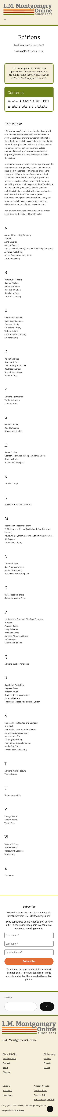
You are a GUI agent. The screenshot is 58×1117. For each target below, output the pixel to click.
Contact (6, 1063)
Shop (5, 1067)
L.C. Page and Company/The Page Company (23, 619)
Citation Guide (9, 1058)
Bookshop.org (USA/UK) (44, 1099)
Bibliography (49, 1054)
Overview (13, 101)
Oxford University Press (14, 598)
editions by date (33, 213)
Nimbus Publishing (13, 570)
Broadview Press (11, 293)
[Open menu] (5, 20)
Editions (47, 1058)
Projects (47, 1063)
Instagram (7, 1094)
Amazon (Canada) (42, 1085)
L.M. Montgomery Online (19, 1040)
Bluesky (6, 1085)
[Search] (47, 1006)
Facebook (7, 1090)
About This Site (10, 1054)
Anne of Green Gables (23, 134)
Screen (47, 1067)
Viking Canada (10, 816)
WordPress (19, 1110)
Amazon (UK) (39, 1094)
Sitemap (6, 1072)
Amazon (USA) (40, 1090)
